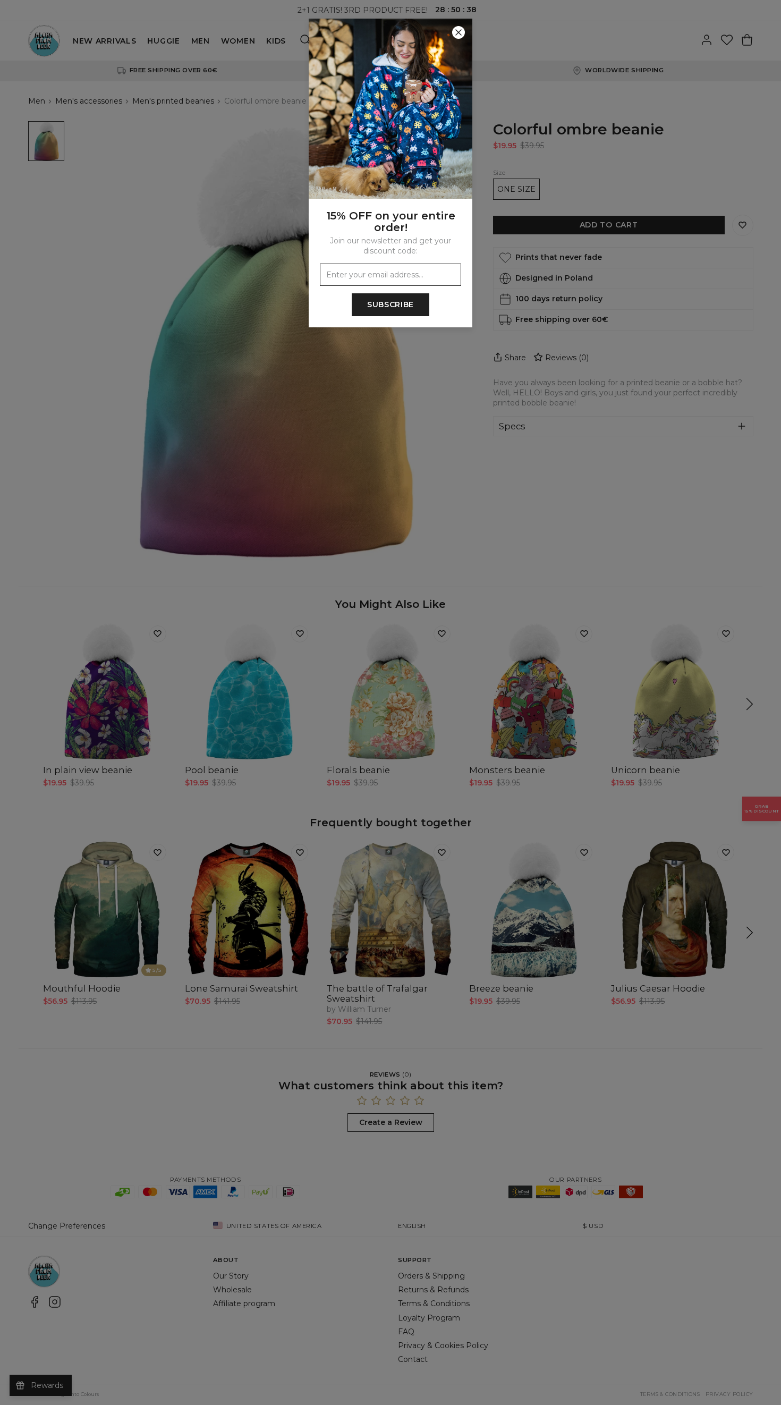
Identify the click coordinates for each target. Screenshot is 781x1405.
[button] (390, 702)
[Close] (458, 32)
